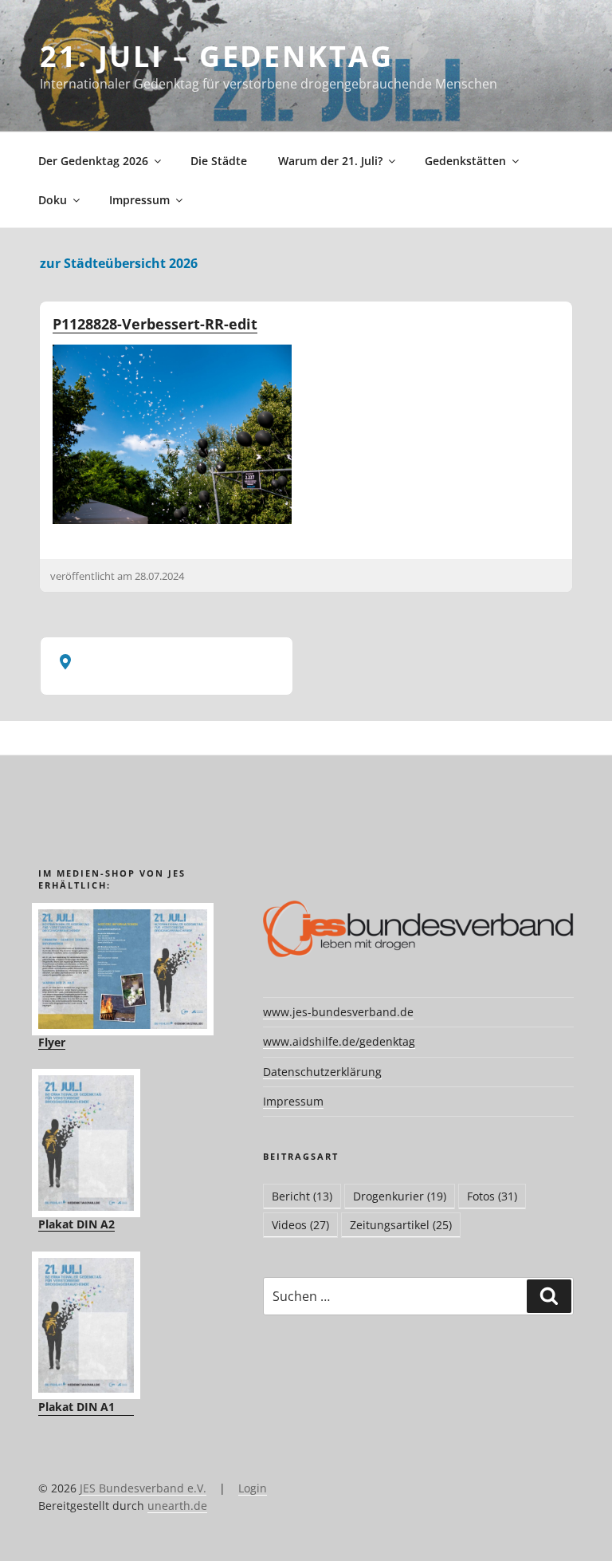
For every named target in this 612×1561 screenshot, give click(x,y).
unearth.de (177, 1505)
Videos (300, 1224)
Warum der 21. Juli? (330, 160)
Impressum (139, 199)
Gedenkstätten (465, 160)
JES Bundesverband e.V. (143, 1488)
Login (252, 1488)
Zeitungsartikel (401, 1224)
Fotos (492, 1196)
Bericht (302, 1196)
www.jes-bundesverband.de (338, 1011)
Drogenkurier (399, 1196)
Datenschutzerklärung (322, 1071)
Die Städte (218, 160)
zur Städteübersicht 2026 (119, 263)
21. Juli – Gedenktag (217, 56)
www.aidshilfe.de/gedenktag (339, 1041)
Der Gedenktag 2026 (93, 160)
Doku (52, 199)
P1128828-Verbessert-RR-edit (155, 323)
